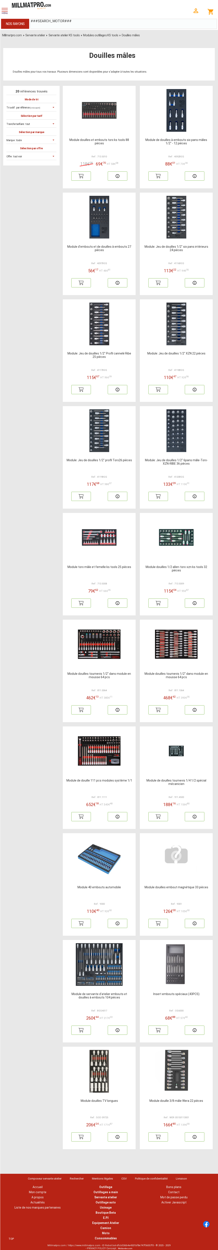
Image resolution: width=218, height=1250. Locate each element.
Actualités (37, 1202)
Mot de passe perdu (174, 1197)
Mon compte (37, 1192)
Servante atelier (35, 35)
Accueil (38, 1187)
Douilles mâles (131, 35)
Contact (173, 1192)
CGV (124, 1178)
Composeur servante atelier (45, 1178)
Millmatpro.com (12, 35)
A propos (38, 1197)
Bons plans (173, 1187)
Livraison (181, 1178)
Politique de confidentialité (151, 1178)
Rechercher (77, 1178)
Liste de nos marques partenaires (37, 1207)
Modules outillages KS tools (100, 35)
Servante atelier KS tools (64, 35)
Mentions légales (102, 1178)
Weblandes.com (125, 1248)
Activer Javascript (173, 1202)
